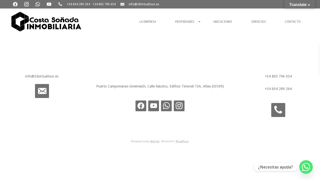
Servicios (258, 22)
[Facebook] (15, 4)
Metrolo (155, 141)
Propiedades (184, 22)
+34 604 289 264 (78, 4)
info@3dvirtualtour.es (144, 4)
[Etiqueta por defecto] (179, 106)
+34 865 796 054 (104, 4)
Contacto (293, 22)
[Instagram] (27, 4)
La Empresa (148, 22)
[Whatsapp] (306, 167)
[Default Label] (38, 4)
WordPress (182, 141)
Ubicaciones (222, 22)
